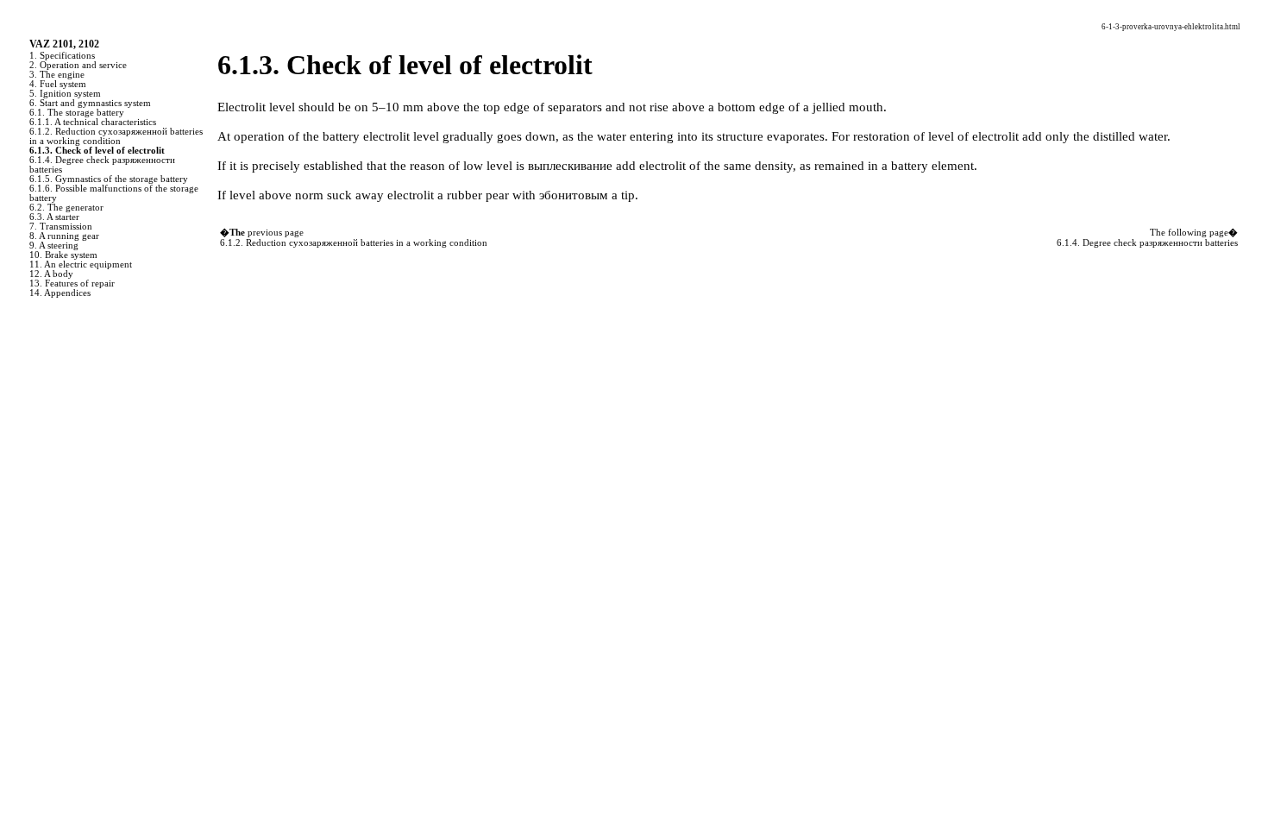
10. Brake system (63, 255)
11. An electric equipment (80, 264)
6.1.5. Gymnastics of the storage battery (108, 179)
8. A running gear (64, 236)
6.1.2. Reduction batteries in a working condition (116, 136)
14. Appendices (60, 293)
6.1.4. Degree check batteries (1147, 243)
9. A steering (53, 245)
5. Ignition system (65, 93)
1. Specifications (62, 55)
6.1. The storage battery (76, 112)
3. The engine (57, 74)
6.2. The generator (66, 207)
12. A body (51, 274)
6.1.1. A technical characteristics (92, 122)
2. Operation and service (78, 65)
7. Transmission (60, 226)
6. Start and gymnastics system (90, 103)
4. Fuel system (57, 84)
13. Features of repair (72, 283)
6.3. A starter (54, 217)
